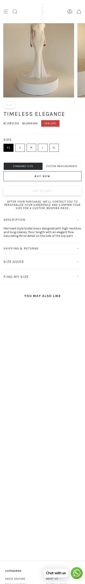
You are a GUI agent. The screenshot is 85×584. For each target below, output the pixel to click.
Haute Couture (15, 578)
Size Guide (13, 262)
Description (14, 220)
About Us (52, 578)
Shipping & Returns (21, 248)
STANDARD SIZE (23, 166)
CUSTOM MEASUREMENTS (61, 166)
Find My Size (16, 277)
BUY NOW (42, 176)
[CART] (78, 11)
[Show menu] (5, 11)
